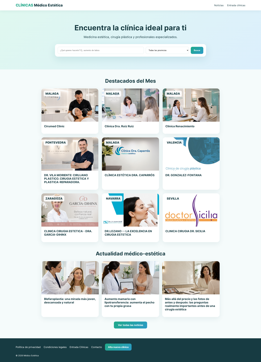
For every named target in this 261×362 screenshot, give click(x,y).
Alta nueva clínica (118, 347)
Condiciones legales (55, 347)
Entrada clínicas (236, 5)
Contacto (96, 347)
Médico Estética (39, 5)
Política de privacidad (28, 347)
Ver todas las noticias (130, 325)
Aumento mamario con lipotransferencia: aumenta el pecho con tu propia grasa (129, 302)
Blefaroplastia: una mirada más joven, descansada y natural (70, 300)
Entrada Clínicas (79, 347)
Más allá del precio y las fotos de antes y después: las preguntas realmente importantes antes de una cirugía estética (190, 304)
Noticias (219, 5)
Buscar (197, 50)
